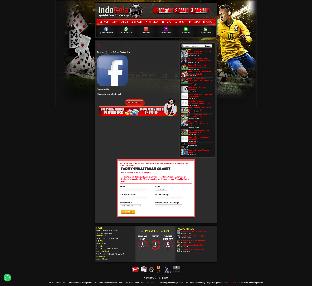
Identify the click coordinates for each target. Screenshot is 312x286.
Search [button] (208, 46)
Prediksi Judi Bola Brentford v (193, 245)
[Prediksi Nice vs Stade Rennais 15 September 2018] (184, 67)
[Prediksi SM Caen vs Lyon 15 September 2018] (184, 53)
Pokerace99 (193, 144)
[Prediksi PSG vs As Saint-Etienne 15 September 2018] (184, 60)
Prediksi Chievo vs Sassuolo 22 (193, 250)
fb (99, 45)
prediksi (196, 22)
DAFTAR (124, 22)
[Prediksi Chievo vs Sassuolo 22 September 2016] (184, 110)
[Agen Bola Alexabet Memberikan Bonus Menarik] (184, 103)
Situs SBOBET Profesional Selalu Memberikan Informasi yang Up (200, 81)
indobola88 (146, 33)
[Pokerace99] (184, 146)
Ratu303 (232, 282)
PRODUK (181, 22)
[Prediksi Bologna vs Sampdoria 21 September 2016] (184, 123)
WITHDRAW (153, 22)
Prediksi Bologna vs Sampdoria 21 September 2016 (198, 123)
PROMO (168, 22)
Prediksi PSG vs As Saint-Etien (193, 236)
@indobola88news (106, 33)
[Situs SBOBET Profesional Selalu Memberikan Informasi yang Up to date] (184, 81)
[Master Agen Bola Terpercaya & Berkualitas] (184, 96)
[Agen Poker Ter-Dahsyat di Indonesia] (184, 89)
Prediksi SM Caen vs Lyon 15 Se (193, 231)
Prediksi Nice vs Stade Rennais (193, 240)
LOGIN (114, 22)
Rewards (207, 22)
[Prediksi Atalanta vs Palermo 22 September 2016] (184, 116)
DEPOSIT (138, 22)
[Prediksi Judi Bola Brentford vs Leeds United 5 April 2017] (184, 74)
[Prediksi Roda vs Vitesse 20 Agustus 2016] (184, 139)
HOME (105, 22)
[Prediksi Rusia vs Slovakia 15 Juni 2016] (184, 152)
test (132, 52)
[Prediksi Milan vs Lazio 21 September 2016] (184, 132)
